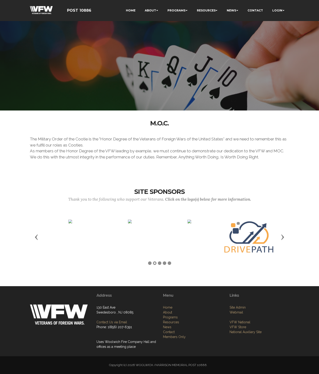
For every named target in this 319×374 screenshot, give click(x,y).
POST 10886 (79, 10)
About (167, 312)
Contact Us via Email (111, 322)
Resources (171, 322)
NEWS (231, 10)
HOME (130, 10)
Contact (169, 332)
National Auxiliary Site (246, 332)
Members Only (174, 337)
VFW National (240, 322)
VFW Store (238, 327)
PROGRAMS (176, 10)
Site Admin (238, 307)
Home (167, 307)
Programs (170, 317)
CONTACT (255, 10)
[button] (36, 237)
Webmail (236, 312)
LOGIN (277, 10)
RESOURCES (206, 10)
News (167, 327)
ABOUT (150, 10)
